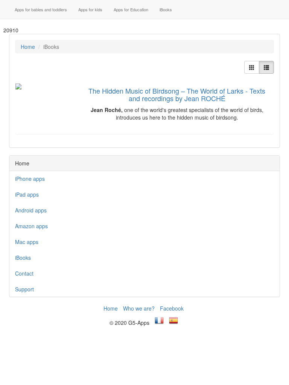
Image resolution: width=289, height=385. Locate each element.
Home (28, 46)
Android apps (31, 210)
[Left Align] (251, 67)
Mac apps (26, 242)
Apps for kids (90, 9)
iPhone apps (30, 178)
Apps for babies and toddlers (41, 9)
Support (24, 289)
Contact (24, 273)
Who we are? (139, 308)
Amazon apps (31, 226)
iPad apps (27, 194)
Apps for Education (131, 9)
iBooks (166, 9)
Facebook (172, 308)
